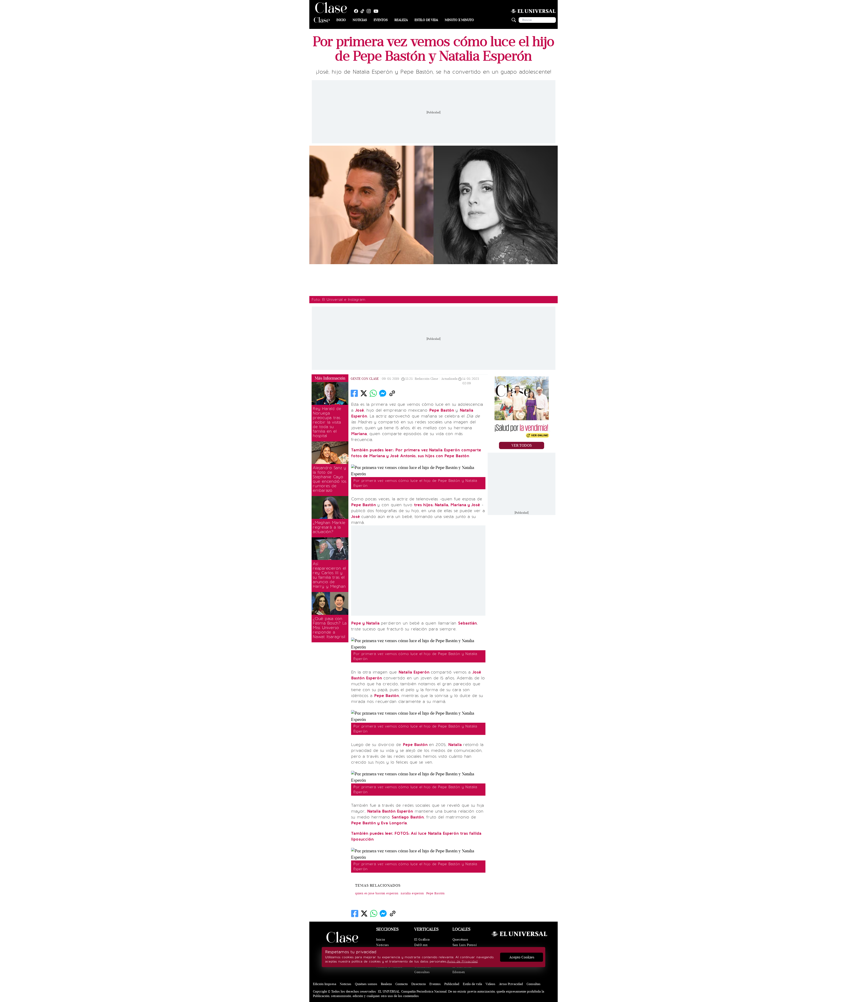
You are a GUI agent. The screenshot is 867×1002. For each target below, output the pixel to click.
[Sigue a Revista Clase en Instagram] (370, 11)
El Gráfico (422, 939)
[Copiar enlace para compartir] (392, 393)
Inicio (341, 20)
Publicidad (451, 984)
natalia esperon (412, 893)
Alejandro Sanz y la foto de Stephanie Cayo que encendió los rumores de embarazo (329, 479)
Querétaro (460, 939)
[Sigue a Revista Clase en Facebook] (357, 11)
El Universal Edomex (462, 969)
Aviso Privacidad (511, 984)
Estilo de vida (426, 20)
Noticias (360, 20)
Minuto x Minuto (459, 20)
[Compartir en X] (363, 393)
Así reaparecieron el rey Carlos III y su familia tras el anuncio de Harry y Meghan (329, 575)
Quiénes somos (366, 984)
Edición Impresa (324, 984)
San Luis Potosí (464, 945)
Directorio (418, 984)
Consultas (422, 972)
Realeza (401, 20)
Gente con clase (365, 379)
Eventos (381, 20)
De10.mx (421, 945)
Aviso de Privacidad (462, 961)
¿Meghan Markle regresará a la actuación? (329, 527)
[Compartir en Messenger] (382, 393)
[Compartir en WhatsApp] (373, 393)
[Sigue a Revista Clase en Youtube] (377, 11)
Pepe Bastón (435, 893)
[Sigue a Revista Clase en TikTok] (363, 11)
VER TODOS (522, 445)
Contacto (401, 984)
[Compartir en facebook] (354, 393)
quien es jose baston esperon (377, 893)
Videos (490, 984)
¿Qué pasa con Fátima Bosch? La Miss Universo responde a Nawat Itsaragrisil (330, 627)
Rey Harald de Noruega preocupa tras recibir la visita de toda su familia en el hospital (327, 422)
